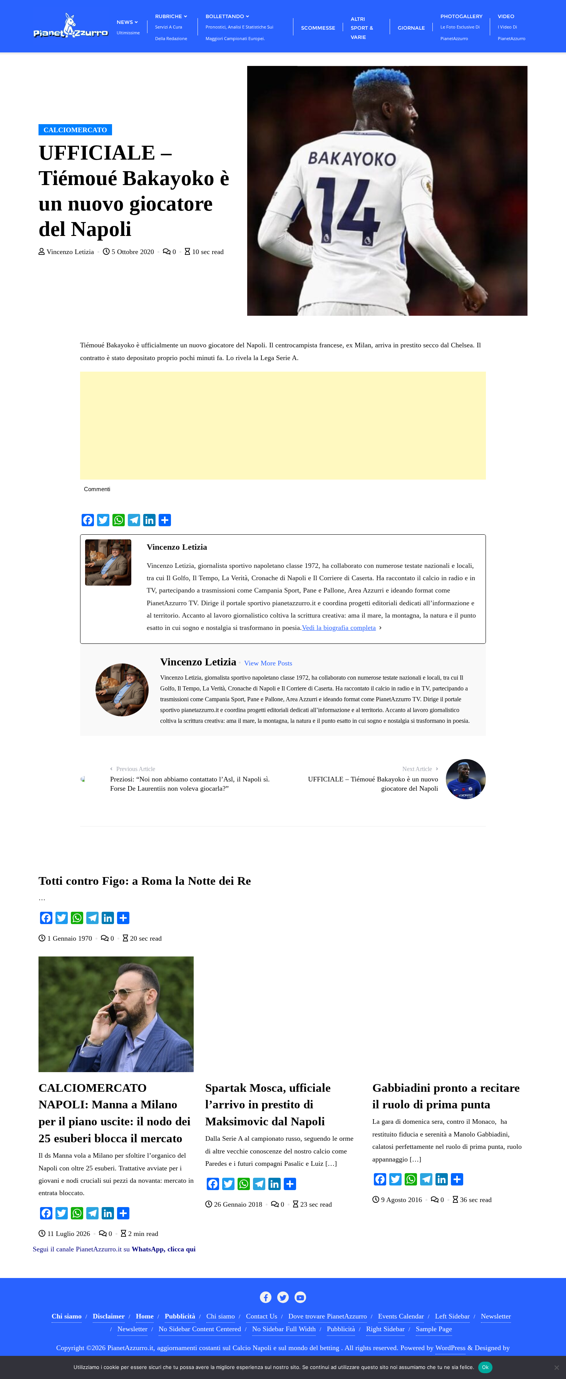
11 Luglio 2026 (68, 1234)
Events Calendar (401, 1316)
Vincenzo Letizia (70, 252)
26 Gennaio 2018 (238, 1204)
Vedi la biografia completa (339, 627)
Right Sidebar (385, 1329)
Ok (485, 1367)
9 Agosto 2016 (401, 1200)
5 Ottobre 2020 (133, 252)
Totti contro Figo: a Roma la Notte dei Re (145, 880)
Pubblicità (341, 1329)
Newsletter (496, 1316)
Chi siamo (220, 1316)
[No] (556, 1367)
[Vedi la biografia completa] (380, 627)
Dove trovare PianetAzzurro (327, 1316)
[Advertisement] (283, 426)
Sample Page (434, 1329)
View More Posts (268, 663)
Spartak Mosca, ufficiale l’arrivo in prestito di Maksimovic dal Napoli (268, 1104)
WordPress (450, 1348)
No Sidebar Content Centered (200, 1329)
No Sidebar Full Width (284, 1329)
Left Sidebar (452, 1316)
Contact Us (261, 1316)
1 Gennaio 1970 (69, 938)
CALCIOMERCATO (75, 130)
